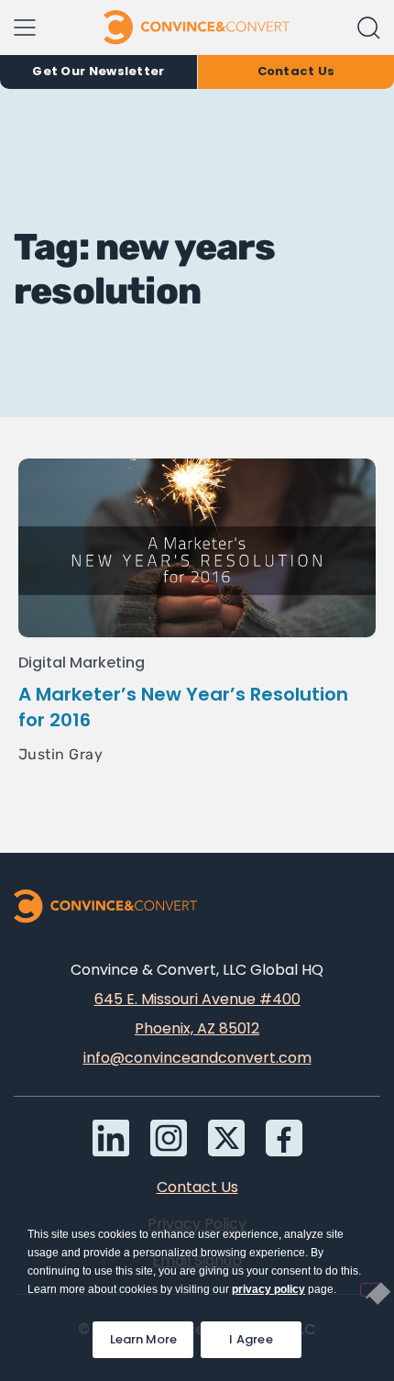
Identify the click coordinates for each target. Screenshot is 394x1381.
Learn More (151, 1334)
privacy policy (268, 1289)
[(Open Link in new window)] (284, 1138)
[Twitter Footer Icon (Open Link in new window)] (226, 1138)
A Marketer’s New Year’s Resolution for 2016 (183, 707)
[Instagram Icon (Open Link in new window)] (168, 1138)
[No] (370, 1290)
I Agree (251, 1339)
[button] (368, 28)
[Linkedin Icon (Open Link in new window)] (111, 1138)
